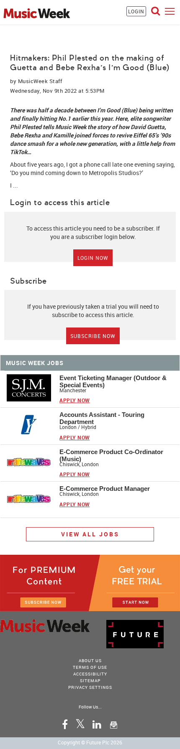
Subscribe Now (93, 336)
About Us (90, 660)
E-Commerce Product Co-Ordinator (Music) (111, 455)
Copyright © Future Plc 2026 (90, 742)
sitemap (90, 680)
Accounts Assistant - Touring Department (101, 418)
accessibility (90, 674)
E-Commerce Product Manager (104, 488)
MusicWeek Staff (40, 81)
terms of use (90, 667)
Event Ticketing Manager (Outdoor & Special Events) (113, 381)
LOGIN (136, 11)
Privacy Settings (90, 687)
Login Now (92, 257)
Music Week (70, 127)
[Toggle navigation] (170, 11)
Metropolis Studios (114, 173)
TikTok (18, 152)
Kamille (63, 135)
